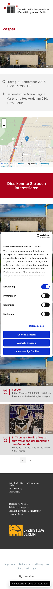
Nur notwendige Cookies (26, 351)
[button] (26, 22)
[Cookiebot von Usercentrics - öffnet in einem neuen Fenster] (37, 236)
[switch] (45, 295)
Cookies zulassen (27, 334)
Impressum (10, 564)
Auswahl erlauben (26, 343)
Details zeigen (36, 326)
